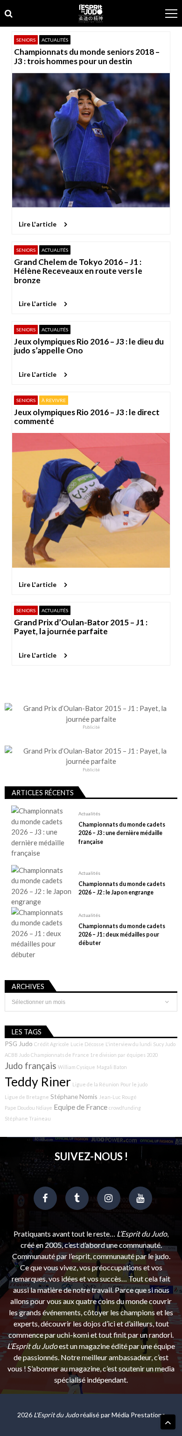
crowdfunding (125, 1108)
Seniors (25, 40)
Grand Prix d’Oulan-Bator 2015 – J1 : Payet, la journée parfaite (80, 627)
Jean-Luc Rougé (118, 1097)
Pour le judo (133, 1084)
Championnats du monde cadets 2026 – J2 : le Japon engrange (121, 888)
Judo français (30, 1066)
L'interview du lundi (128, 1044)
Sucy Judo (164, 1044)
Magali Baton (112, 1067)
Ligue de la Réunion (95, 1084)
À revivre (54, 400)
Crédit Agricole (51, 1044)
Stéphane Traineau (28, 1118)
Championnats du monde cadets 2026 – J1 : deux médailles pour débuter (121, 934)
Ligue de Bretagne (27, 1097)
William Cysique (76, 1067)
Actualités (55, 40)
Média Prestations (138, 1415)
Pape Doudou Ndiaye (28, 1108)
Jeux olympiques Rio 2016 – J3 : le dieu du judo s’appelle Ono (89, 346)
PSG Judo (19, 1044)
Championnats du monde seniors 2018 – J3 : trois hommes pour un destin (87, 56)
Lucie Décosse (87, 1044)
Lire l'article (37, 224)
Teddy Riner (38, 1081)
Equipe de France (80, 1107)
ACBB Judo (17, 1055)
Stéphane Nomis (74, 1096)
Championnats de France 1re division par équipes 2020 (94, 1055)
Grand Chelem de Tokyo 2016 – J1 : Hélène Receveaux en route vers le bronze (78, 271)
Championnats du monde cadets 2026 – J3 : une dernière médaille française (121, 833)
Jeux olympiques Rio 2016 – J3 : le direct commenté (87, 417)
